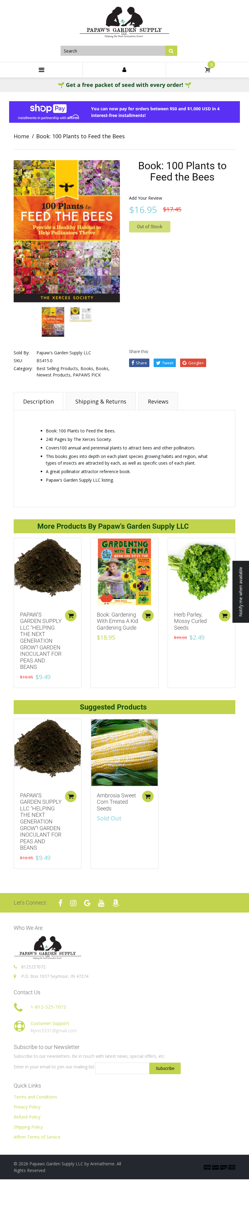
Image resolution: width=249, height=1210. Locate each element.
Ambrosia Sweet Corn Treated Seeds (116, 802)
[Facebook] (60, 903)
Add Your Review (145, 198)
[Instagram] (73, 903)
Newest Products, (54, 375)
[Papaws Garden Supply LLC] (124, 22)
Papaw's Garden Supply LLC (63, 353)
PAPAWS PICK (87, 375)
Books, (87, 368)
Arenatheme (102, 1164)
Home (21, 136)
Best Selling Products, (57, 368)
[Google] (87, 903)
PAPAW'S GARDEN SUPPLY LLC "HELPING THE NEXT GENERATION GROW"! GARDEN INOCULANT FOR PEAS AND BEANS (41, 640)
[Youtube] (101, 903)
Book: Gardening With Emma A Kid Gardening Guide (117, 621)
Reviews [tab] (158, 401)
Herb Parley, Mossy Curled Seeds (190, 621)
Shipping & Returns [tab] (100, 401)
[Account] (124, 69)
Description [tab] (38, 401)
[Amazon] (115, 903)
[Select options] (71, 615)
